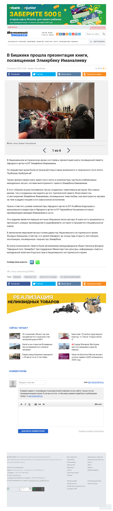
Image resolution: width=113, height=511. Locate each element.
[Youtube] (73, 34)
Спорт (55, 41)
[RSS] (57, 34)
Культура (48, 41)
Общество (40, 41)
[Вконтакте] (60, 34)
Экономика (31, 41)
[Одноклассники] (67, 34)
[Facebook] (63, 34)
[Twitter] (70, 34)
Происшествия (64, 41)
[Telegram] (79, 34)
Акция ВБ (74, 41)
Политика (22, 41)
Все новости (12, 41)
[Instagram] (76, 34)
